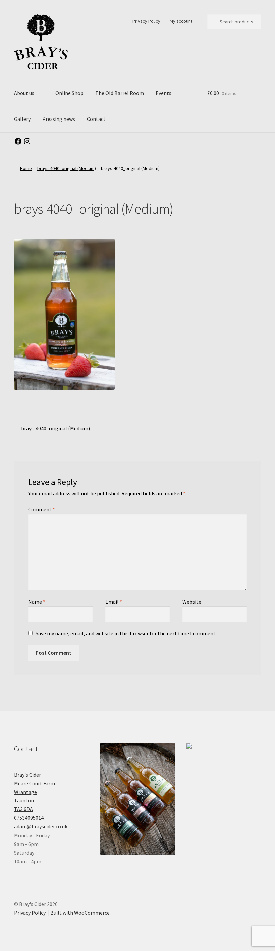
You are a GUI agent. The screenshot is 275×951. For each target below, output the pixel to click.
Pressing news (58, 118)
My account (181, 21)
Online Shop (69, 93)
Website (191, 601)
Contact (96, 118)
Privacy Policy (146, 21)
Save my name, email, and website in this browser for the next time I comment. (126, 633)
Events (163, 93)
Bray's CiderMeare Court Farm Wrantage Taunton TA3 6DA (34, 792)
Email (113, 601)
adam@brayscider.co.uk (40, 826)
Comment (41, 509)
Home (26, 168)
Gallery (22, 118)
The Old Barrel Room (119, 93)
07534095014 (29, 817)
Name (36, 601)
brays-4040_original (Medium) (66, 168)
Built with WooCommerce (80, 912)
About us (24, 93)
